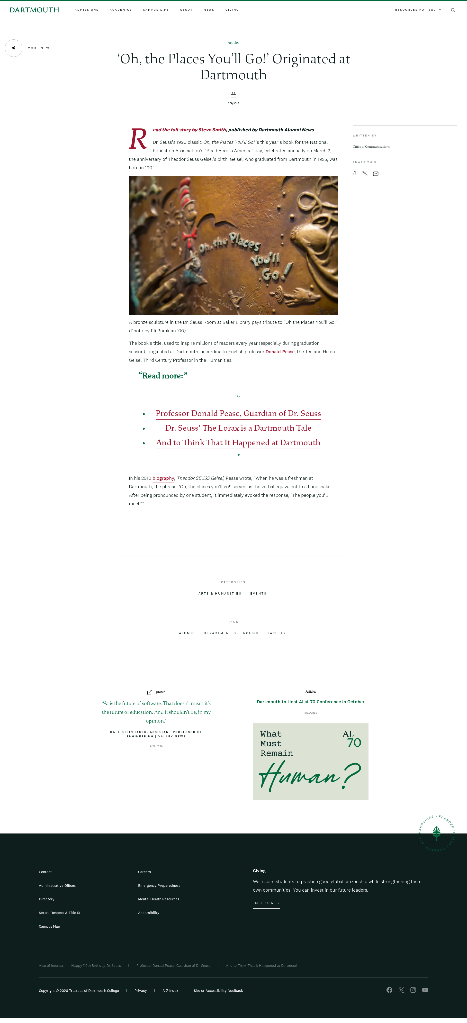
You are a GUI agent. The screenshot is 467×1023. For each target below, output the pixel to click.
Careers (144, 871)
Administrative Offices (57, 885)
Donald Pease (280, 351)
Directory (46, 899)
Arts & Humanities (220, 594)
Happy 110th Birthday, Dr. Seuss (96, 965)
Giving (232, 10)
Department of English (231, 633)
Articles (233, 43)
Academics (121, 10)
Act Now (264, 903)
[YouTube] (425, 991)
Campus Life (156, 10)
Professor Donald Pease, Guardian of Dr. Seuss (238, 414)
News (209, 10)
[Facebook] (389, 991)
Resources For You (415, 10)
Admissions (87, 10)
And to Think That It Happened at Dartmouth (238, 443)
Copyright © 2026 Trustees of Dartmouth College (79, 990)
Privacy (141, 990)
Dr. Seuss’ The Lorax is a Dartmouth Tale (238, 429)
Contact (45, 871)
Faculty (277, 633)
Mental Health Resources (158, 899)
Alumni (187, 633)
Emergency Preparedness (159, 885)
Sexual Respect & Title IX (59, 912)
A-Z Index (170, 990)
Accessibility (148, 912)
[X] (401, 991)
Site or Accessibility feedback (218, 990)
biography (163, 478)
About (186, 10)
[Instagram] (413, 991)
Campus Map (49, 926)
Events (258, 594)
